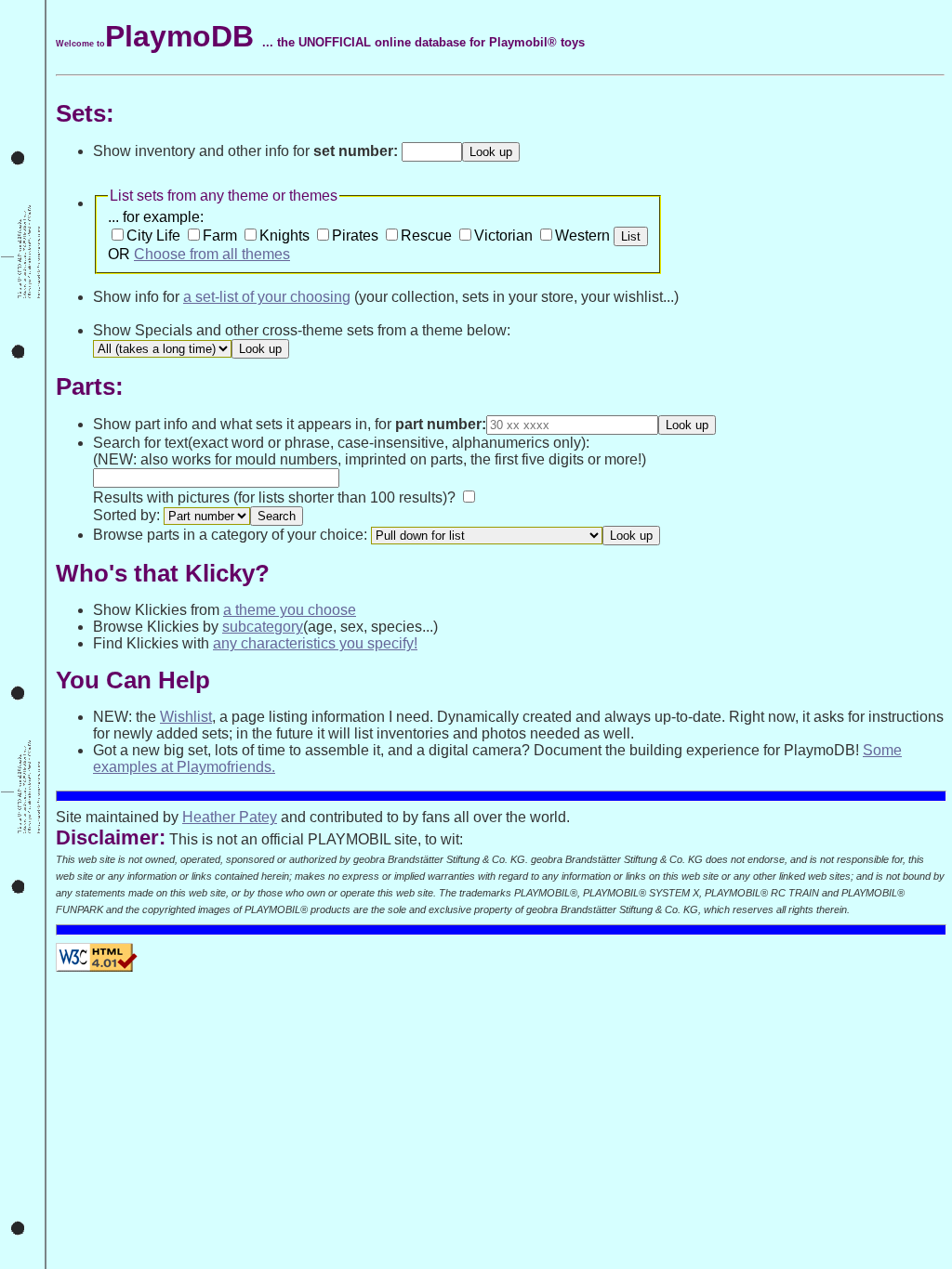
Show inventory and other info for (245, 151)
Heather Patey (229, 817)
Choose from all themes (212, 254)
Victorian (503, 235)
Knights (284, 235)
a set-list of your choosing (266, 297)
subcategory (262, 626)
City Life (153, 235)
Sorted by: (126, 515)
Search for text (140, 443)
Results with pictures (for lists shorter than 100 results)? (274, 497)
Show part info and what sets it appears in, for (289, 424)
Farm (220, 235)
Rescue (426, 235)
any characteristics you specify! (315, 643)
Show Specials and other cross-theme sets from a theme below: (301, 330)
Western (582, 235)
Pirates (355, 235)
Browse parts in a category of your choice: (232, 535)
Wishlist (186, 717)
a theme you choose (289, 610)
